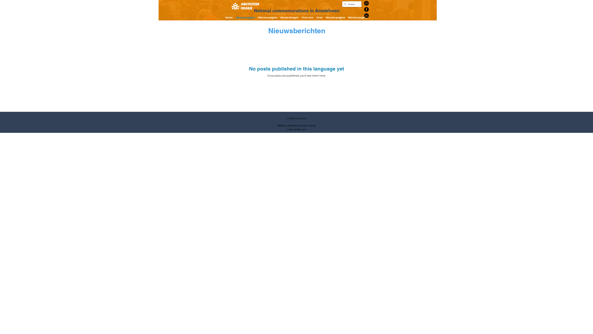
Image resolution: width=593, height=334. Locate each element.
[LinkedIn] (366, 15)
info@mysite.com (296, 118)
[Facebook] (366, 9)
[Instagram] (366, 3)
